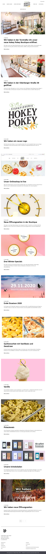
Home (4, 4)
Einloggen (42, 1)
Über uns (35, 4)
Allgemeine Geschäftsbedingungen (32, 547)
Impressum (3, 545)
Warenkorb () (23, 9)
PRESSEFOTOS (3, 542)
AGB (1, 548)
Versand (27, 542)
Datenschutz (3, 547)
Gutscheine (41, 4)
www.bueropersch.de (34, 552)
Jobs (26, 545)
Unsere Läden (9, 4)
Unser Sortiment (17, 4)
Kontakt (2, 544)
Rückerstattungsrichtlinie (31, 548)
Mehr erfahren (6, 49)
